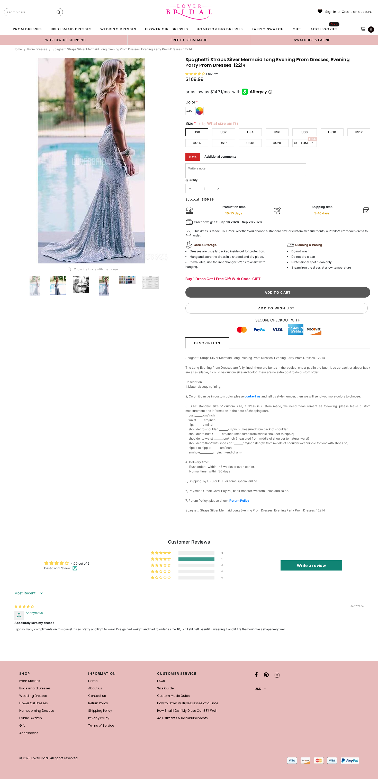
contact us (252, 396)
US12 (359, 132)
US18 (250, 143)
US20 (277, 143)
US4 (250, 132)
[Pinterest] (266, 675)
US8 (304, 132)
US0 (197, 132)
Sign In (330, 12)
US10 (332, 132)
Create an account (357, 12)
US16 (224, 143)
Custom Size (304, 143)
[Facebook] (256, 675)
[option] (65, 40)
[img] (24, 606)
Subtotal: (192, 199)
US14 (197, 143)
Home (17, 49)
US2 (223, 132)
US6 (277, 132)
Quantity (191, 180)
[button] (195, 74)
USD (258, 688)
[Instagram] (277, 675)
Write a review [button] (311, 565)
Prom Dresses (37, 49)
